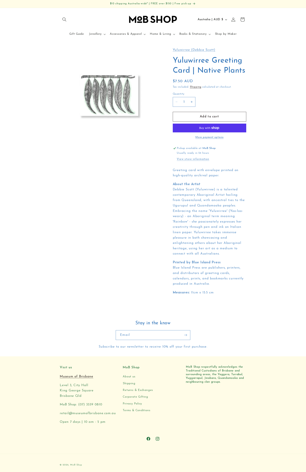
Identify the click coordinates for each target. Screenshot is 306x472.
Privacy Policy (132, 403)
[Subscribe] (185, 335)
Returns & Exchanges (138, 390)
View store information (193, 159)
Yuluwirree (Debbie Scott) (194, 50)
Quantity (178, 94)
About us (129, 376)
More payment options (209, 137)
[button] (64, 19)
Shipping (195, 87)
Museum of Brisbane (76, 376)
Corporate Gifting (135, 396)
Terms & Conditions (136, 410)
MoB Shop (76, 465)
